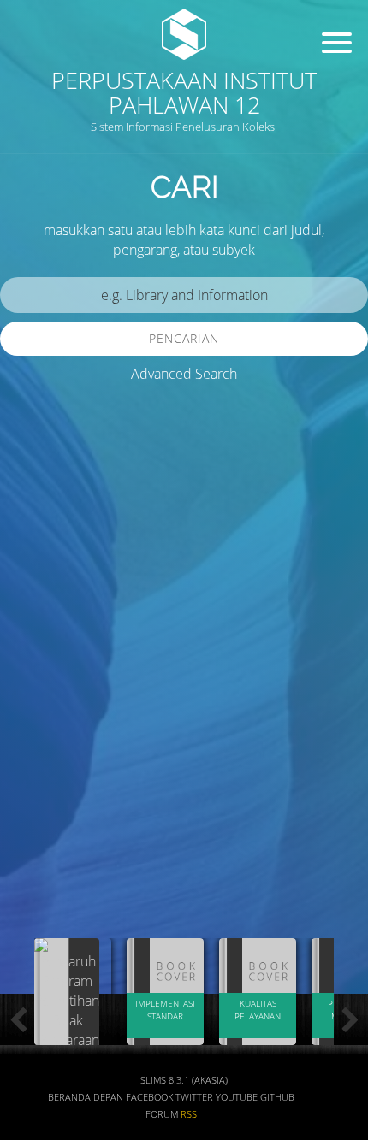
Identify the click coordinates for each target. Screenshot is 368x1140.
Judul (32, 742)
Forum (161, 1114)
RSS (189, 1114)
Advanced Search (184, 373)
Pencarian (184, 338)
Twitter (194, 1097)
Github (277, 1097)
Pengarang (47, 792)
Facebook (149, 1097)
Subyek (38, 843)
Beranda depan (85, 1097)
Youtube (237, 1097)
